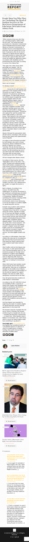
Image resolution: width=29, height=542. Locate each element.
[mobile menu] (27, 5)
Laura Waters (9, 31)
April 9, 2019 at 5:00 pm (11, 481)
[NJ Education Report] (14, 6)
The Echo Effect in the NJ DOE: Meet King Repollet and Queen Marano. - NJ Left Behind (16, 500)
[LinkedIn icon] (15, 1)
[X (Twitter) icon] (12, 1)
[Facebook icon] (10, 1)
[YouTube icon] (13, 1)
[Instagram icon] (17, 1)
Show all (23, 15)
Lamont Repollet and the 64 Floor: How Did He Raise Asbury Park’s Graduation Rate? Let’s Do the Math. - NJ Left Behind (16, 457)
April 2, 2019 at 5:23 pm (11, 461)
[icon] (18, 537)
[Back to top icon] (14, 530)
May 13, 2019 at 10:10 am (11, 503)
